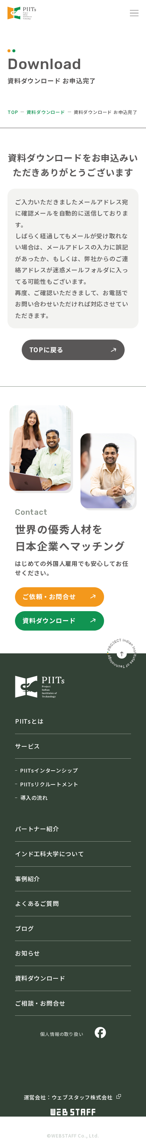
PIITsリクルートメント (49, 784)
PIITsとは (29, 720)
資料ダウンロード (46, 112)
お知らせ (27, 952)
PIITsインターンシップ (49, 770)
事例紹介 (27, 878)
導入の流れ (34, 797)
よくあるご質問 (37, 903)
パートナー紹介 (37, 828)
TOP (12, 112)
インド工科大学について (49, 853)
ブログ (24, 928)
